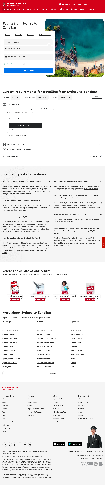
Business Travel (7, 422)
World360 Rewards (58, 418)
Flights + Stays (34, 9)
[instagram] (10, 444)
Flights (8, 9)
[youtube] (25, 444)
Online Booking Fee (20, 466)
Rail (3, 418)
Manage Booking (83, 402)
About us (30, 399)
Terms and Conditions (18, 461)
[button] (52, 373)
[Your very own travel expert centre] (65, 291)
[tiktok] (15, 444)
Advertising (31, 415)
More (90, 9)
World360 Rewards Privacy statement (90, 458)
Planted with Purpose (34, 412)
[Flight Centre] (10, 388)
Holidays (19, 9)
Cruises (65, 9)
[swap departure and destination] (49, 45)
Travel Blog (6, 428)
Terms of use (98, 451)
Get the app (66, 4)
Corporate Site (32, 402)
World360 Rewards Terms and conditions (89, 455)
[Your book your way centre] (14, 291)
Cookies (80, 415)
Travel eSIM (56, 415)
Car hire (5, 409)
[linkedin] (20, 444)
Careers (30, 405)
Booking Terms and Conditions (41, 469)
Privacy (80, 412)
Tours (55, 9)
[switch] (23, 64)
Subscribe (55, 422)
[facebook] (4, 444)
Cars (83, 9)
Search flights (28, 70)
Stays (46, 9)
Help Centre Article (20, 210)
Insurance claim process (85, 418)
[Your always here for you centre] (90, 291)
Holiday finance (57, 405)
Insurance (55, 409)
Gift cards (55, 402)
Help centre (81, 399)
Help (85, 4)
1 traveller (18, 35)
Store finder (81, 409)
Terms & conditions (86, 451)
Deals (75, 9)
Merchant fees (43, 467)
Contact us (81, 405)
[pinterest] (30, 444)
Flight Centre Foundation (35, 409)
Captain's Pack (57, 399)
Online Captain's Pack (59, 412)
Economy (30, 35)
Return (7, 35)
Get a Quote (77, 4)
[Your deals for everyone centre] (40, 291)
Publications (6, 425)
